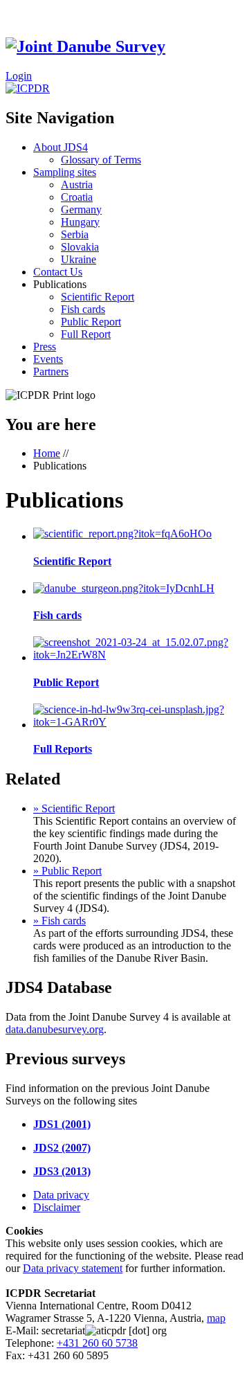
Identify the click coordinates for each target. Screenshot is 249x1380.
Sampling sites (64, 172)
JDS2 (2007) (62, 1148)
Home (46, 453)
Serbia (75, 234)
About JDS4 (60, 147)
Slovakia (80, 247)
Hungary (80, 222)
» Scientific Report (74, 808)
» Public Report (67, 871)
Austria (77, 184)
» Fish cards (59, 920)
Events (48, 359)
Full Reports (62, 749)
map (216, 1318)
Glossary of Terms (101, 159)
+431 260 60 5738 (97, 1343)
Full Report (86, 334)
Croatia (77, 197)
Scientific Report (97, 297)
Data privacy (61, 1195)
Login (19, 76)
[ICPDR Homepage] (28, 88)
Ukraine (78, 259)
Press (44, 346)
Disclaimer (56, 1207)
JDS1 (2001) (62, 1124)
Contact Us (57, 272)
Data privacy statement (72, 1268)
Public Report (91, 322)
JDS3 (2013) (62, 1171)
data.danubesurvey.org (55, 1029)
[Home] (85, 46)
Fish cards (83, 309)
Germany (81, 209)
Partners (50, 371)
